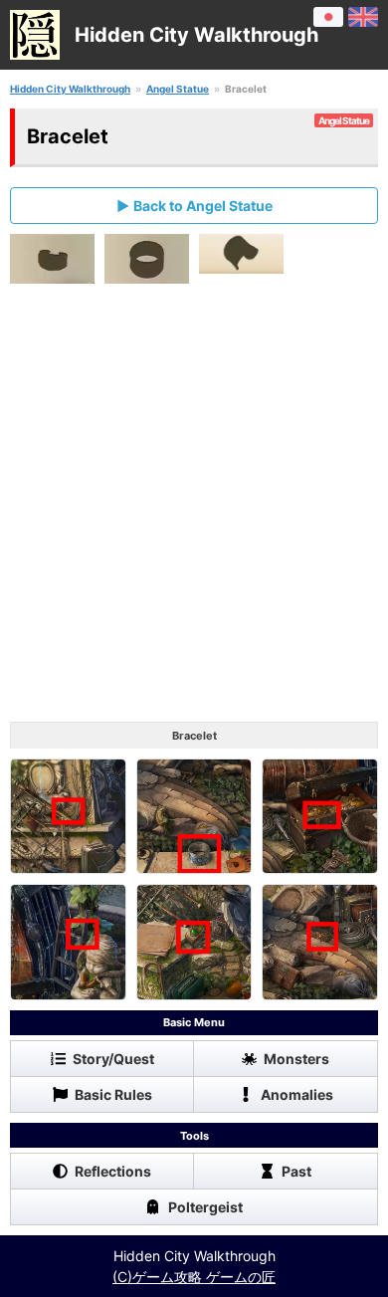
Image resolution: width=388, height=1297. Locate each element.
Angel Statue (177, 89)
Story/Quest (113, 1058)
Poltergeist (205, 1206)
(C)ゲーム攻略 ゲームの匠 (194, 1276)
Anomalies (297, 1094)
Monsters (296, 1058)
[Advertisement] (194, 508)
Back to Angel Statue (203, 205)
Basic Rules (113, 1094)
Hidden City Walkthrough (70, 89)
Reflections (113, 1171)
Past (296, 1171)
